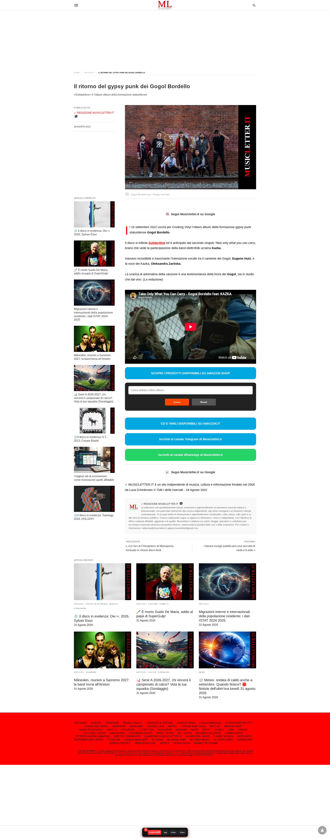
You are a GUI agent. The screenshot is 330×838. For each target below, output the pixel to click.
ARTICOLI (89, 73)
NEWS (202, 672)
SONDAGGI (163, 672)
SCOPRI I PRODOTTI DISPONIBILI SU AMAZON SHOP (190, 373)
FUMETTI (164, 604)
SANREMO (91, 672)
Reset (203, 402)
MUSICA (113, 604)
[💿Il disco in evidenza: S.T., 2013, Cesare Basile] (94, 421)
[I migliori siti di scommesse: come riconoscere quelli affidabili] (94, 460)
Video (182, 832)
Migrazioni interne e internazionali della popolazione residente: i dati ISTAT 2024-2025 (224, 616)
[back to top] (322, 830)
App (165, 832)
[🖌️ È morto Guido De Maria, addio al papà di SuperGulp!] (94, 253)
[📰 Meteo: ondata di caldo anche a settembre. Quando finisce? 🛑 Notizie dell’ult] (227, 650)
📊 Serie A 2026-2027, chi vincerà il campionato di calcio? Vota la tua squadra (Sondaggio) (93, 398)
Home (77, 73)
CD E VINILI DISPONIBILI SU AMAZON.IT (190, 423)
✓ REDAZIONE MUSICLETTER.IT (159, 503)
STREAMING (80, 608)
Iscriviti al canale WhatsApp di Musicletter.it (190, 455)
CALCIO (152, 672)
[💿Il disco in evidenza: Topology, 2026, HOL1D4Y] (94, 499)
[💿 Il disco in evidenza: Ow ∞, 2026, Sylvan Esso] (94, 214)
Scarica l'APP (154, 832)
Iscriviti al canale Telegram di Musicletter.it (190, 439)
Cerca (177, 402)
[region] (165, 37)
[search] (254, 5)
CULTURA (153, 604)
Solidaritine (156, 243)
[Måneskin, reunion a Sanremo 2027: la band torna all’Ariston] (94, 339)
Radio (173, 832)
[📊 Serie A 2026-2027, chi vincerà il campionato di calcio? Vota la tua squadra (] (94, 378)
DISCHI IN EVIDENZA (97, 604)
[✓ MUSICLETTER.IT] (165, 5)
